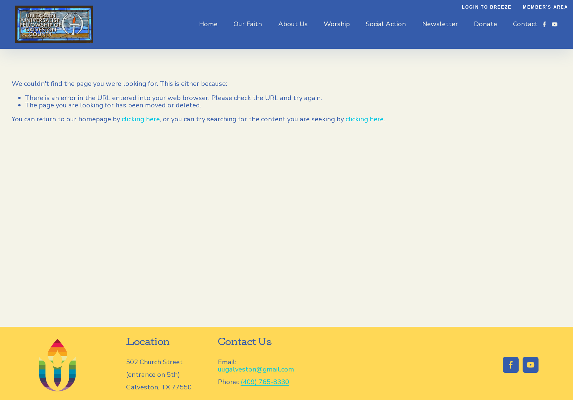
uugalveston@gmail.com (256, 369)
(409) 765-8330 (265, 382)
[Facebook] (544, 24)
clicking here (141, 119)
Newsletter (440, 24)
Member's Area (545, 7)
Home (208, 24)
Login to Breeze (487, 7)
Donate (485, 24)
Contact (525, 24)
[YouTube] (554, 24)
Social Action (386, 24)
